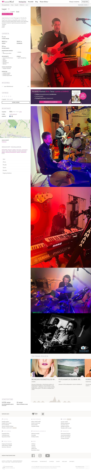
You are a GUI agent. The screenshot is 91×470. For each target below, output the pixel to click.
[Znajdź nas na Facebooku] (33, 455)
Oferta (4, 162)
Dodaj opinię (15, 102)
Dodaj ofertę (85, 1)
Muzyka (5, 164)
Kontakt (5, 170)
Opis (4, 159)
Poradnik (30, 1)
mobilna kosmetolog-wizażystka (48, 379)
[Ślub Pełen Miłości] (34, 414)
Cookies (51, 461)
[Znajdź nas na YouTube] (47, 455)
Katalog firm (22, 1)
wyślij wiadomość (13, 114)
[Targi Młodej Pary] (43, 414)
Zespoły (16, 4)
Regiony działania (7, 173)
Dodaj (17, 11)
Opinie (4, 167)
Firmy (12, 4)
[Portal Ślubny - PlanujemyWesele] (8, 2)
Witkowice (22, 4)
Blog (36, 1)
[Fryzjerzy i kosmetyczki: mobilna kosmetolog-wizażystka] (44, 368)
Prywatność (43, 461)
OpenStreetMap (24, 137)
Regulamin (35, 461)
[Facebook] (10, 116)
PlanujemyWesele (5, 4)
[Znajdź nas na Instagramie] (40, 455)
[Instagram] (12, 116)
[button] (44, 1)
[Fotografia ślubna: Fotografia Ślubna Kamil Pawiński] (71, 368)
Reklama (64, 461)
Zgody (58, 461)
